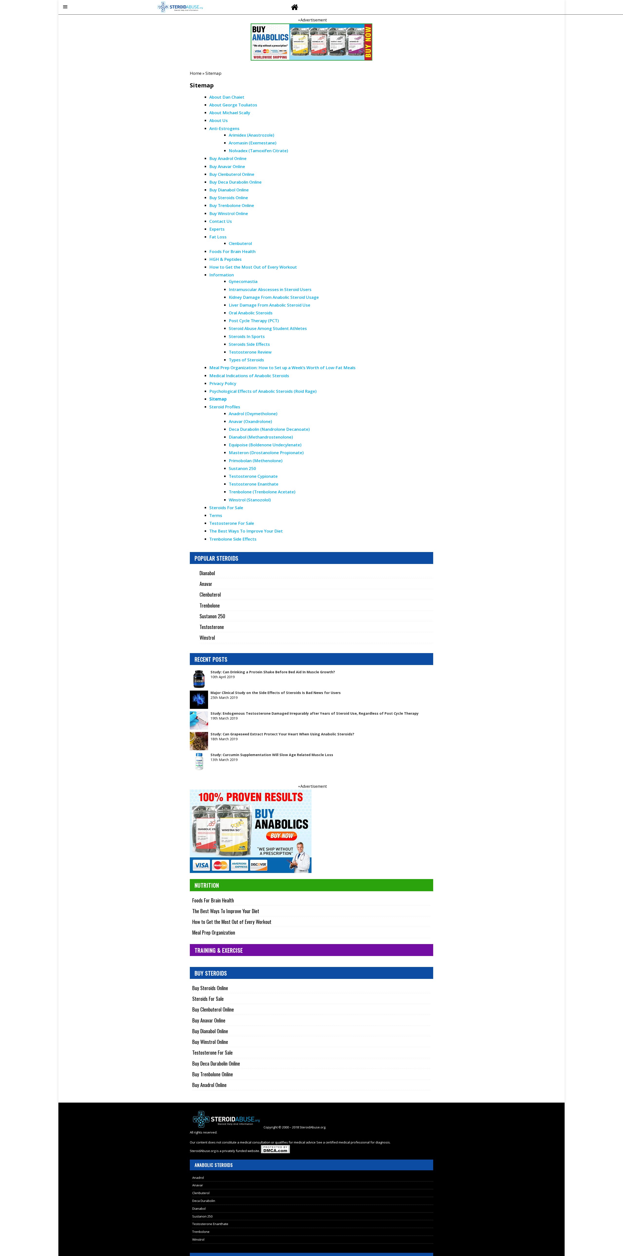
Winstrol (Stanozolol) (250, 500)
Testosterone (212, 626)
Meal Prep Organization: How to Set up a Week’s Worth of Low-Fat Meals (282, 367)
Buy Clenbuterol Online (231, 174)
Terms (215, 515)
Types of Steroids (246, 360)
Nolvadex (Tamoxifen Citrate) (258, 150)
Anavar (206, 583)
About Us (218, 120)
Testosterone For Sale (231, 523)
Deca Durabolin (203, 1201)
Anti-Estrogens (224, 128)
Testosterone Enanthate (253, 484)
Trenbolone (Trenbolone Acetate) (262, 492)
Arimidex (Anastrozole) (251, 135)
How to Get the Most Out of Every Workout (253, 267)
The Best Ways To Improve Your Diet (246, 531)
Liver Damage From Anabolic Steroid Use (269, 305)
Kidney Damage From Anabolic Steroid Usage (274, 297)
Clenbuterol (240, 243)
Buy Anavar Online (227, 166)
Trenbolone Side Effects (233, 539)
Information (221, 275)
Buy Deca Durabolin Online (235, 182)
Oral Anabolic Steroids (251, 313)
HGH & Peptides (225, 259)
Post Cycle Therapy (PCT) (254, 320)
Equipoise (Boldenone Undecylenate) (265, 445)
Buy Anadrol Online (228, 158)
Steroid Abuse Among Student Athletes (268, 328)
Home (196, 73)
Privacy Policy (222, 383)
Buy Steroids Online (228, 197)
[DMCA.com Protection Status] (275, 1151)
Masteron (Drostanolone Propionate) (266, 452)
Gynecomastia (243, 281)
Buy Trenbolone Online (231, 205)
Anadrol (198, 1177)
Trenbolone (210, 605)
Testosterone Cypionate (254, 476)
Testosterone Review (250, 352)
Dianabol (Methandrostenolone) (261, 437)
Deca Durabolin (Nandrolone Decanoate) (269, 429)
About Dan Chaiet (226, 97)
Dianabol (207, 573)
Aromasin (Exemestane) (252, 143)
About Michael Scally (229, 112)
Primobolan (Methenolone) (256, 460)
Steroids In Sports (247, 336)
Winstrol (207, 637)
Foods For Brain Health (232, 251)
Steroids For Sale (226, 507)
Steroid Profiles (224, 407)
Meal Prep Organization (213, 932)
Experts (217, 229)
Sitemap (218, 399)
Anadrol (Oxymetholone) (253, 413)
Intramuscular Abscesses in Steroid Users (270, 289)
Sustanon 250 (242, 468)
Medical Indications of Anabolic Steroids (249, 375)
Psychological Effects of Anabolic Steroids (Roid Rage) (263, 391)
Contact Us (220, 221)
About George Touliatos (233, 105)
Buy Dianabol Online (229, 190)
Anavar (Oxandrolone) (250, 421)
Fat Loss (218, 237)
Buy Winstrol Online (228, 213)
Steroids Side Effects (249, 344)
